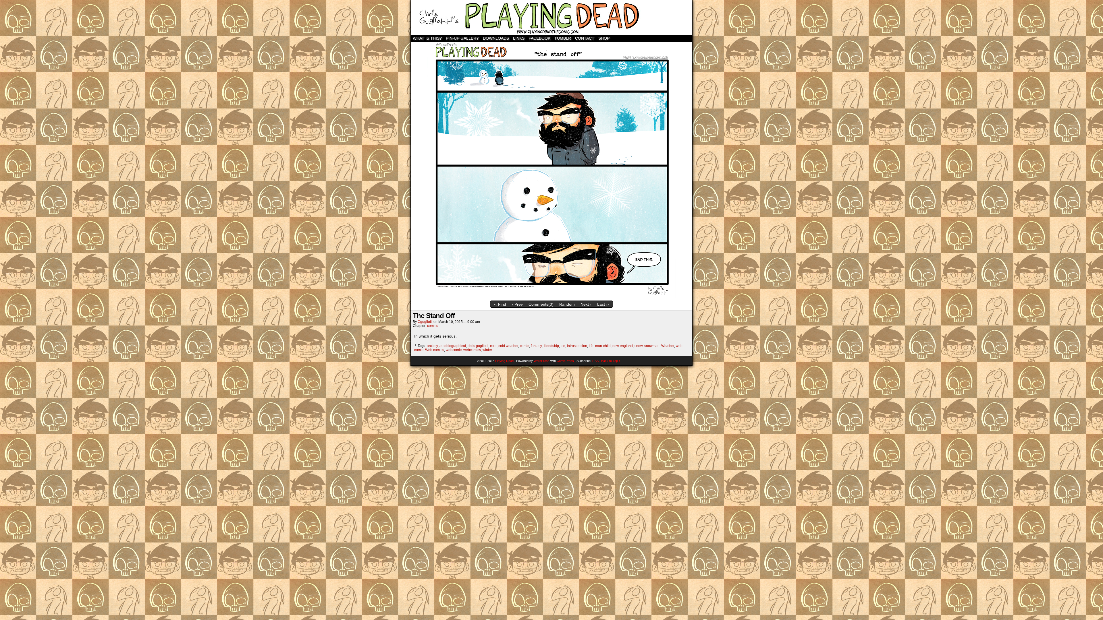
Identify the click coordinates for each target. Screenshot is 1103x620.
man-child (603, 346)
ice (563, 346)
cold (493, 346)
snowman (652, 346)
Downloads (496, 38)
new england (622, 346)
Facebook (539, 38)
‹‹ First (500, 304)
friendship (551, 346)
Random (567, 304)
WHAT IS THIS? (427, 38)
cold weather (508, 346)
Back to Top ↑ (610, 361)
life (591, 346)
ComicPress (565, 361)
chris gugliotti (478, 346)
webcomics (472, 350)
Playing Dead (551, 17)
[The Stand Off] (551, 296)
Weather (667, 346)
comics (432, 326)
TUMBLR (562, 38)
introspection (577, 346)
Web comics (434, 350)
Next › (586, 304)
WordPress (541, 361)
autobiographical (452, 346)
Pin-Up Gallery (462, 38)
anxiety (432, 346)
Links (518, 38)
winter (487, 350)
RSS (595, 361)
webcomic (454, 350)
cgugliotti (425, 322)
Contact (584, 38)
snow (639, 346)
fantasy (536, 346)
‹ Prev (517, 304)
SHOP (604, 38)
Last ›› (603, 304)
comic (524, 346)
